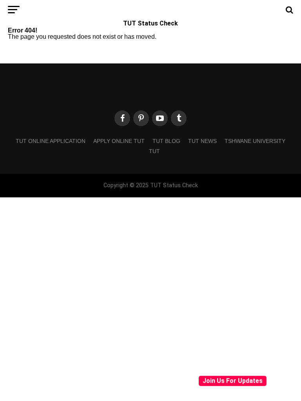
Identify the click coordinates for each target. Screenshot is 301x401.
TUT (154, 151)
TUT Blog (166, 141)
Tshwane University (255, 141)
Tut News (202, 141)
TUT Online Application (50, 141)
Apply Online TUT (119, 141)
